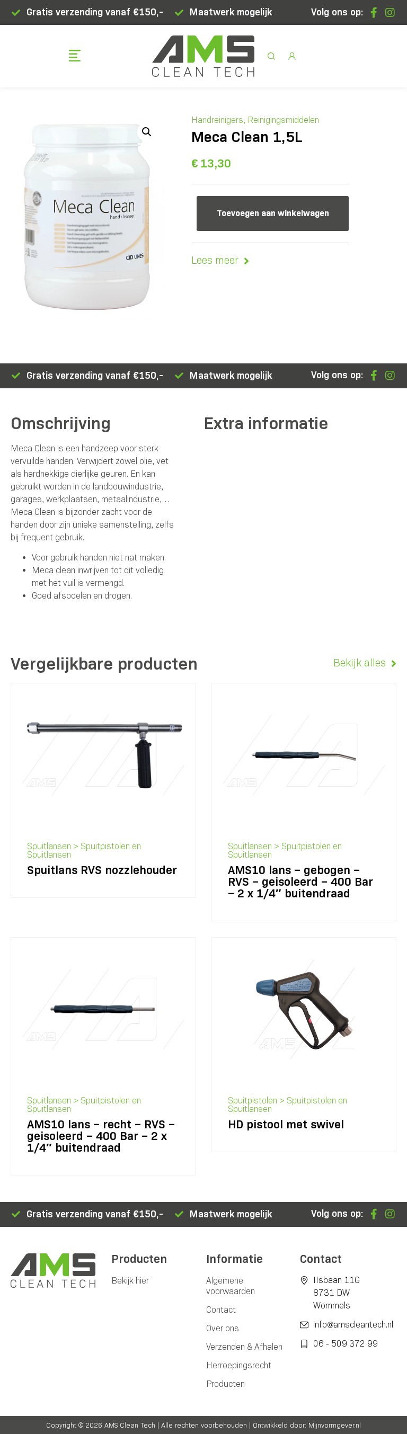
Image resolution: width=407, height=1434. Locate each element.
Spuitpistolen (252, 1100)
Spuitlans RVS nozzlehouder (102, 870)
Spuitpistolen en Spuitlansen (84, 850)
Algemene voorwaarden (230, 1286)
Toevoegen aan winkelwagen (273, 213)
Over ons (222, 1328)
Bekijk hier (130, 1281)
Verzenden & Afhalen (244, 1347)
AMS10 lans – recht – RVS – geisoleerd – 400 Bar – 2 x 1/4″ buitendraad (101, 1136)
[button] (75, 57)
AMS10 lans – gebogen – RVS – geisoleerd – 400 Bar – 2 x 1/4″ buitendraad (300, 882)
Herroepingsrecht (238, 1365)
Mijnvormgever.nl (334, 1425)
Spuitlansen (49, 846)
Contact (221, 1310)
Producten (225, 1384)
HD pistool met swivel (286, 1124)
